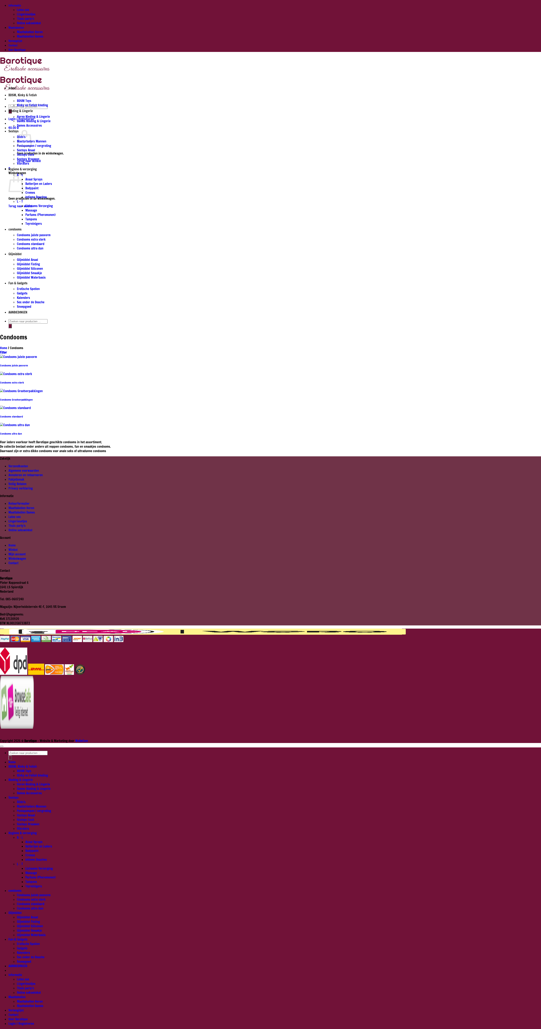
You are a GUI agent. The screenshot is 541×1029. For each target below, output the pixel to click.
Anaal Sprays (33, 179)
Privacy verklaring (20, 488)
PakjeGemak (16, 479)
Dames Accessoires (29, 125)
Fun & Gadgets (17, 283)
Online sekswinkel (29, 23)
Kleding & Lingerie (20, 111)
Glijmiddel (15, 254)
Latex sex (23, 10)
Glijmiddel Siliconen (30, 268)
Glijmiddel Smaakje (29, 273)
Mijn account (17, 554)
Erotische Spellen (28, 289)
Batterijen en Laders (38, 184)
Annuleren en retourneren (25, 475)
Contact (13, 45)
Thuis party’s (25, 18)
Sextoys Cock (25, 154)
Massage (31, 210)
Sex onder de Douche (30, 302)
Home (12, 88)
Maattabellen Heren (30, 32)
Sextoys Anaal (26, 150)
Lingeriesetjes (26, 14)
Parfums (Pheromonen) (40, 215)
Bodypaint (31, 188)
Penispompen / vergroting (34, 146)
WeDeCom (81, 741)
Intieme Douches (36, 197)
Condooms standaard (30, 244)
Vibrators (23, 163)
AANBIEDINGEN (17, 312)
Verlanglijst (15, 41)
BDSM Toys (24, 101)
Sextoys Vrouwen (28, 159)
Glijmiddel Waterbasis (31, 277)
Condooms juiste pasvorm (34, 235)
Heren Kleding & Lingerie (33, 116)
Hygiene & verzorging (22, 169)
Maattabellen (16, 28)
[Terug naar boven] (1, 746)
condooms (15, 229)
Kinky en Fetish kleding (32, 105)
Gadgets (22, 293)
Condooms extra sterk (31, 239)
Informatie (14, 5)
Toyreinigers (33, 223)
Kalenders (23, 298)
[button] (14, 128)
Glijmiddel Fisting (28, 264)
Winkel (13, 550)
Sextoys (13, 131)
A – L (20, 175)
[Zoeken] (10, 326)
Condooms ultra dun (30, 248)
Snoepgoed (24, 306)
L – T (20, 201)
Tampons (31, 219)
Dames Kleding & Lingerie (34, 121)
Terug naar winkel (20, 206)
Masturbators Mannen (31, 806)
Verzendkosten (18, 466)
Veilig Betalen (17, 484)
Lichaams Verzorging (39, 206)
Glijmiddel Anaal (27, 260)
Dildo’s (21, 802)
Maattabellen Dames (30, 36)
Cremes (30, 192)
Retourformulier (19, 503)
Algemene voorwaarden (23, 470)
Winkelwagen (17, 558)
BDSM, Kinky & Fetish (22, 95)
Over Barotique (17, 50)
